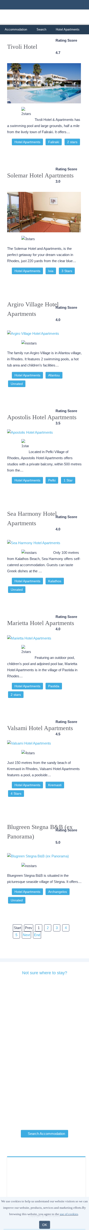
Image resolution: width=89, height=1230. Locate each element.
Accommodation (16, 29)
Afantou (54, 375)
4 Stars (16, 793)
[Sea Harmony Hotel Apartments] (44, 540)
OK (44, 1225)
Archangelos (57, 892)
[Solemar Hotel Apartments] (44, 209)
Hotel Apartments (27, 142)
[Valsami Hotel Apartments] (44, 743)
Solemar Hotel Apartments (40, 175)
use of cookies (69, 1214)
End (37, 935)
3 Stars (66, 271)
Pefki (52, 480)
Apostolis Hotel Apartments (41, 417)
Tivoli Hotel (22, 46)
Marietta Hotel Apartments (40, 623)
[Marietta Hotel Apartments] (44, 638)
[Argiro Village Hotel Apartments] (44, 331)
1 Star (68, 480)
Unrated (17, 384)
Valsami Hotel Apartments (40, 728)
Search (41, 29)
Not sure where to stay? (44, 972)
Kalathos (54, 581)
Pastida (53, 686)
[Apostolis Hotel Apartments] (44, 432)
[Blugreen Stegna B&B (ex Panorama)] (44, 853)
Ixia (50, 271)
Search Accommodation (46, 1134)
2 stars (72, 142)
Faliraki (53, 142)
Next (26, 935)
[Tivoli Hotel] (44, 81)
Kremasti (54, 785)
